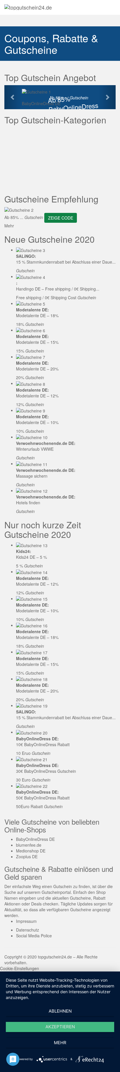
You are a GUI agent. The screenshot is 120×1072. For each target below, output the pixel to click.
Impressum (26, 921)
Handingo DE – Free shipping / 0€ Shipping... (57, 289)
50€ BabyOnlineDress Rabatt (43, 798)
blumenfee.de (28, 845)
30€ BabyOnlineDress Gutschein (46, 771)
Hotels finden (28, 502)
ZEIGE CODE (60, 218)
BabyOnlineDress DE (41, 103)
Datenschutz (27, 930)
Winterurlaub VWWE (35, 449)
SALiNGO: (26, 256)
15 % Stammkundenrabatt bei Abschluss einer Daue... (66, 262)
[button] (12, 97)
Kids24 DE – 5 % (31, 557)
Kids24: (23, 551)
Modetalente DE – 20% (37, 369)
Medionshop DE (30, 851)
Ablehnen (60, 1011)
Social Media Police (34, 935)
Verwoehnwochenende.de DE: (45, 443)
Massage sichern (31, 476)
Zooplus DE (27, 856)
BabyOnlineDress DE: (37, 739)
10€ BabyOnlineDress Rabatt (43, 744)
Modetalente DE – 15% (37, 342)
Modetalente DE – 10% (37, 422)
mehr (60, 1042)
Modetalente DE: (32, 310)
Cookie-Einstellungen (19, 968)
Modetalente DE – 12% (37, 396)
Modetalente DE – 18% (37, 315)
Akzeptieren (60, 1026)
